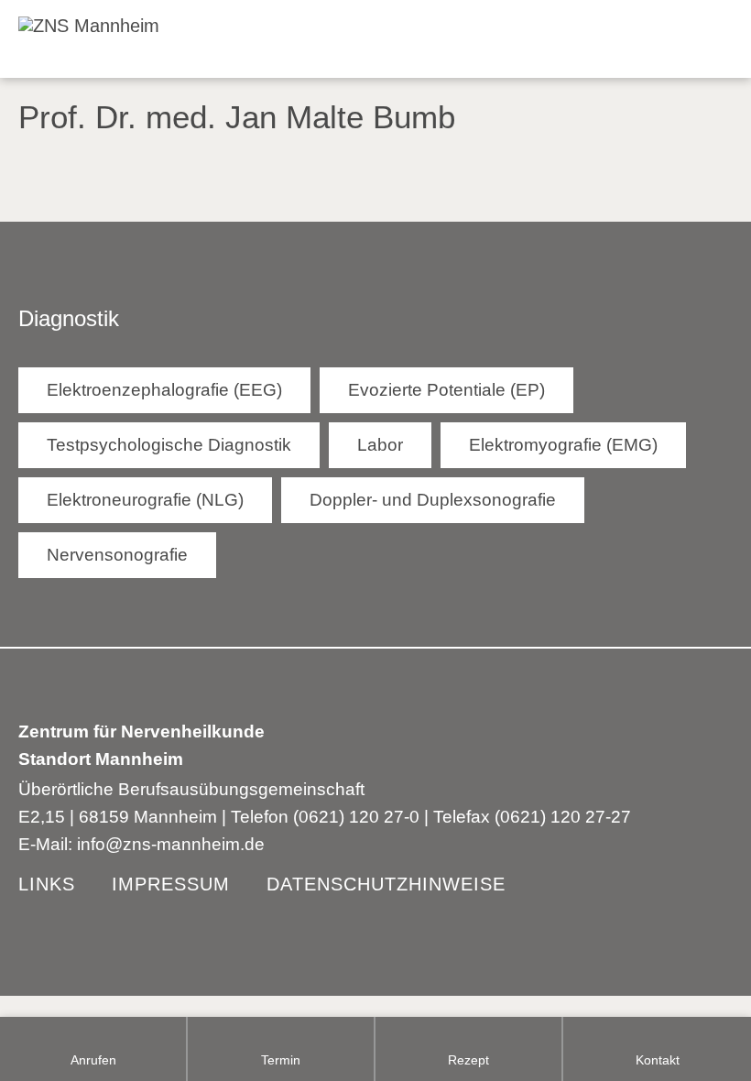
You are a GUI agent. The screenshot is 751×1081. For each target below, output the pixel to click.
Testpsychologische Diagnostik (169, 444)
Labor (380, 444)
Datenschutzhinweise (386, 884)
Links (46, 884)
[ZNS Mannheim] (79, 22)
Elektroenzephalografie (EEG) (164, 389)
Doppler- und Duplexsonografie (433, 499)
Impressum (171, 884)
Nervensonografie (117, 554)
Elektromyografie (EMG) (563, 444)
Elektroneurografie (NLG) (145, 499)
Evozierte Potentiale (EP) (446, 389)
